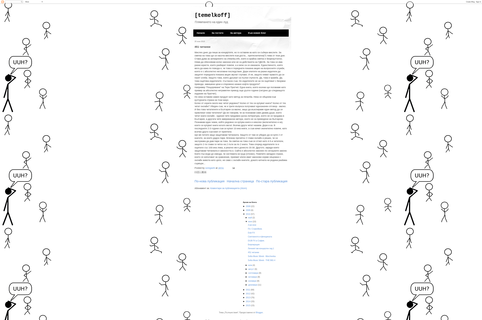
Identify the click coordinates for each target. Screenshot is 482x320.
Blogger (259, 312)
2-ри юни (252, 225)
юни (250, 221)
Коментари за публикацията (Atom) (228, 188)
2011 (248, 290)
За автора (235, 33)
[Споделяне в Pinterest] (205, 172)
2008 (248, 206)
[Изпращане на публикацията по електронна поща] (233, 168)
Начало (201, 33)
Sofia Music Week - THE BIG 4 (261, 260)
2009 (248, 210)
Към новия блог (257, 33)
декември (253, 285)
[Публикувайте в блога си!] (198, 172)
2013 (248, 297)
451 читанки (253, 252)
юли (250, 265)
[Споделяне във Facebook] (203, 172)
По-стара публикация (271, 181)
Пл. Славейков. (255, 229)
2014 (248, 301)
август (251, 269)
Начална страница (240, 181)
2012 (248, 294)
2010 (248, 214)
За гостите (217, 33)
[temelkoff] (212, 15)
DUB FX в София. (256, 241)
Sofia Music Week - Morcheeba (262, 256)
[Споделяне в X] (200, 172)
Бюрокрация (254, 244)
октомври (253, 277)
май (250, 218)
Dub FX (251, 233)
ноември (252, 281)
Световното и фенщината (260, 237)
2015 (248, 305)
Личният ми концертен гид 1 (261, 248)
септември (253, 273)
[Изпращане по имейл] (195, 172)
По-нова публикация (210, 181)
